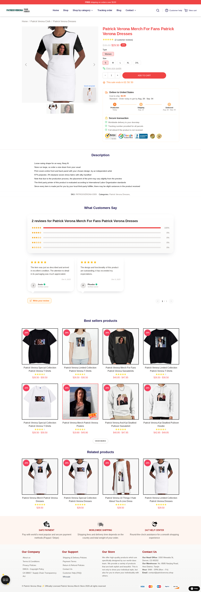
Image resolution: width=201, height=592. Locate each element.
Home (25, 21)
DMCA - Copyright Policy (33, 569)
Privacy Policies (29, 565)
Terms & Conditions (31, 561)
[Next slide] (94, 65)
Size (104, 58)
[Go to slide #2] (67, 109)
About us (26, 557)
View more (100, 441)
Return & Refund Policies (73, 565)
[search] (158, 10)
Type (105, 50)
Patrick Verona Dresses (64, 21)
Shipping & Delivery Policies (75, 557)
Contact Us (67, 569)
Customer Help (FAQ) (72, 573)
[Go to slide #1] (53, 109)
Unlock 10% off (5, 579)
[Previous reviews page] (157, 301)
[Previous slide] (26, 65)
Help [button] (196, 589)
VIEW (39, 362)
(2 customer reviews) (124, 40)
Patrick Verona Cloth (40, 21)
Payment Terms (69, 561)
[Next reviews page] (171, 301)
